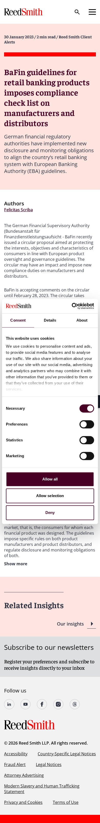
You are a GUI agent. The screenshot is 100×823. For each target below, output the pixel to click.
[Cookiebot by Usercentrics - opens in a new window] (72, 306)
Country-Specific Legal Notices (67, 754)
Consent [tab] (18, 320)
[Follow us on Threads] (75, 704)
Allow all (50, 479)
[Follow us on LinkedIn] (9, 704)
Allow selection (50, 495)
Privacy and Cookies (23, 802)
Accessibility (15, 754)
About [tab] (82, 320)
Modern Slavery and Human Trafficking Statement (41, 788)
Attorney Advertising (24, 775)
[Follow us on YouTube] (26, 704)
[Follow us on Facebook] (42, 704)
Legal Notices (49, 764)
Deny (50, 512)
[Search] (77, 12)
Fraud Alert (15, 764)
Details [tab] (50, 320)
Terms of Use (65, 802)
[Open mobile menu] (92, 12)
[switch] (86, 424)
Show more (15, 564)
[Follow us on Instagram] (58, 704)
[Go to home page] (24, 12)
